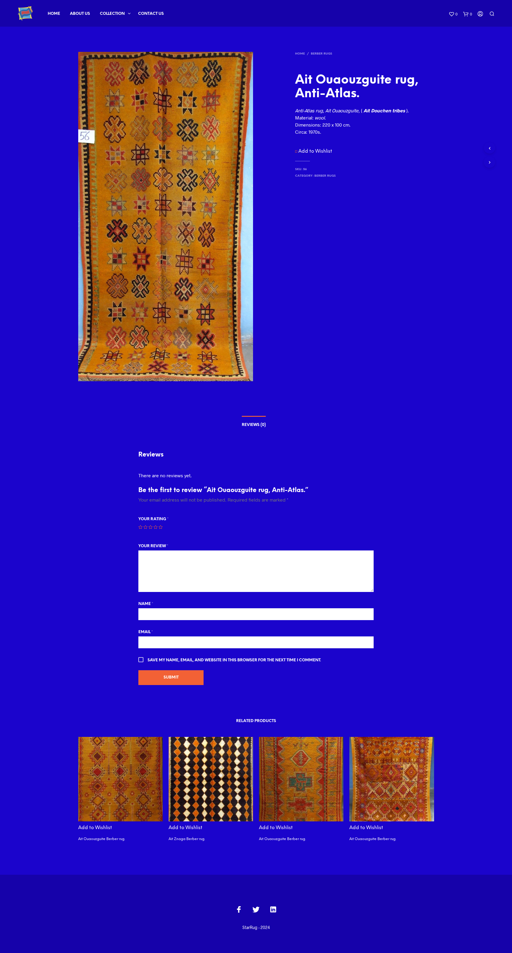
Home (54, 14)
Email (145, 632)
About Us (80, 14)
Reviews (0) (254, 425)
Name (145, 604)
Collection (112, 14)
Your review (153, 546)
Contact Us (151, 14)
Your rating (153, 519)
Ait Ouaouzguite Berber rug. (101, 839)
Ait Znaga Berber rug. (187, 839)
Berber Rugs (321, 53)
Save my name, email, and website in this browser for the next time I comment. (234, 660)
